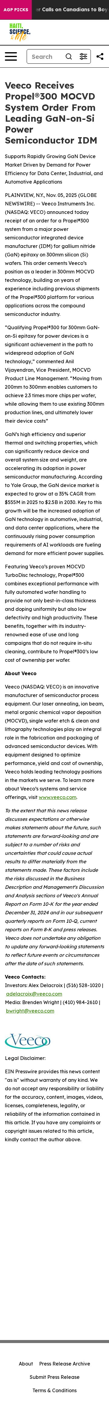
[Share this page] (100, 56)
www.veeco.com (57, 797)
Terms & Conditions (54, 1390)
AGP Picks (16, 9)
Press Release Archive (64, 1364)
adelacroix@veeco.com (34, 994)
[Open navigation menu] (11, 56)
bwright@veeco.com (30, 1011)
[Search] (68, 56)
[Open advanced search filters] (83, 56)
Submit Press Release (55, 1377)
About (26, 1364)
